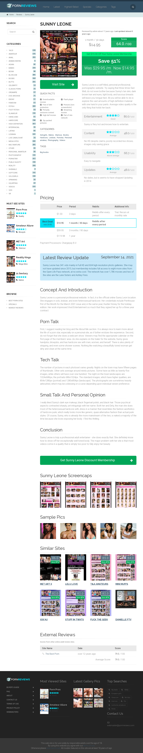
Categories (101, 7)
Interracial (22, 127)
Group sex (114, 697)
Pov (125, 701)
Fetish (22, 106)
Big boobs (44, 152)
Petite (113, 709)
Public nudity (22, 162)
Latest (57, 7)
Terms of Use (13, 704)
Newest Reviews (16, 308)
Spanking (22, 180)
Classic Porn (22, 89)
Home (46, 7)
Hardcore (22, 120)
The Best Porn (52, 654)
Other (22, 148)
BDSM (22, 71)
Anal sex (114, 701)
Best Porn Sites (16, 301)
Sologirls (22, 176)
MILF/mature (22, 145)
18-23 (22, 50)
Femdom (22, 103)
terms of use (89, 746)
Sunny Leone (29, 15)
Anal (22, 57)
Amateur (22, 54)
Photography (22, 155)
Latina (22, 131)
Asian (22, 64)
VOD (22, 190)
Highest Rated (71, 7)
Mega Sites (22, 141)
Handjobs (22, 117)
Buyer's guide (13, 687)
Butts (22, 82)
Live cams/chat (22, 138)
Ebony (22, 99)
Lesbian (22, 134)
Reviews (19, 15)
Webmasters (12, 712)
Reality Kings (23, 257)
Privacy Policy (13, 708)
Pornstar (22, 159)
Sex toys (127, 697)
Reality (22, 166)
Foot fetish (22, 110)
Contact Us (12, 700)
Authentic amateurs (118, 705)
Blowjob (22, 75)
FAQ (8, 691)
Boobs (22, 78)
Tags (113, 7)
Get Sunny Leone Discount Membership (87, 460)
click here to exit (53, 748)
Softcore (22, 173)
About (9, 695)
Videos (22, 187)
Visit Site (58, 84)
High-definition (22, 124)
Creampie (22, 92)
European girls (116, 693)
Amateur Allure (25, 225)
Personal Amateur (22, 152)
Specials (87, 7)
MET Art (20, 241)
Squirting (22, 183)
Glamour (22, 113)
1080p (126, 690)
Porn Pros (21, 209)
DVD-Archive (22, 96)
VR (22, 194)
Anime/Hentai (22, 61)
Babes (22, 68)
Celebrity (22, 85)
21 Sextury (22, 273)
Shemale (22, 169)
